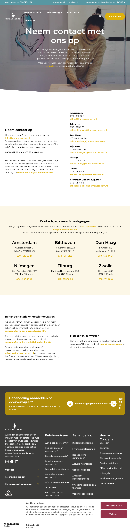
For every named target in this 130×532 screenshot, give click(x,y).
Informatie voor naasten (57, 482)
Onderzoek (50, 487)
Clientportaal (59, 2)
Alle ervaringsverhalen (111, 458)
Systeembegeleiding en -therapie (84, 486)
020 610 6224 (26, 2)
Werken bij (73, 2)
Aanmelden (115, 16)
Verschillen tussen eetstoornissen (54, 494)
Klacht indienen (107, 483)
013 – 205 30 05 (65, 279)
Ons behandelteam (109, 463)
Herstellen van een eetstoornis (54, 476)
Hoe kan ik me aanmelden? (79, 456)
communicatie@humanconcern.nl (35, 172)
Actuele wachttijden (82, 463)
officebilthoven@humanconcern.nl (88, 130)
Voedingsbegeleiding (82, 493)
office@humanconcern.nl (83, 119)
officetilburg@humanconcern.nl (87, 163)
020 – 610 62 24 (24, 256)
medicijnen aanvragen (111, 344)
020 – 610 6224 (89, 226)
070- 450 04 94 (105, 256)
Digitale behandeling (82, 442)
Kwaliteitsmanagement (111, 478)
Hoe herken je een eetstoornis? (54, 449)
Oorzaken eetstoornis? (56, 456)
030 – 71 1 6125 (65, 256)
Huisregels (105, 473)
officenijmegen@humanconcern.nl (88, 152)
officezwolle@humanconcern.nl (87, 174)
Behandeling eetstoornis (57, 469)
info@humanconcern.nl (17, 138)
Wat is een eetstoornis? (57, 442)
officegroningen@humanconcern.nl (89, 186)
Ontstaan (104, 442)
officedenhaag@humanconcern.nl (88, 141)
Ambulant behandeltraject (80, 477)
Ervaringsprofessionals (83, 449)
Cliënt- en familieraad (110, 468)
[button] (32, 12)
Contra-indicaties (81, 469)
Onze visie (105, 448)
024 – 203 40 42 (24, 279)
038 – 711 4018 (106, 279)
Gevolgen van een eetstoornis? (54, 463)
